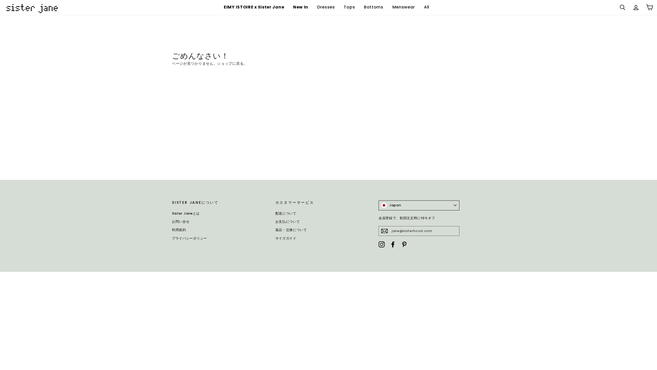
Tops (349, 7)
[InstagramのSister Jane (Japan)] (382, 244)
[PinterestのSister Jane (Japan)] (404, 244)
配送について (285, 213)
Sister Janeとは (186, 213)
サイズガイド (285, 238)
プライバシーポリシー (189, 238)
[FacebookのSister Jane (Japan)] (393, 244)
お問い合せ (181, 221)
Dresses (326, 7)
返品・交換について (291, 229)
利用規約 (179, 229)
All (426, 7)
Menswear (403, 7)
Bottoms (373, 7)
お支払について (287, 221)
